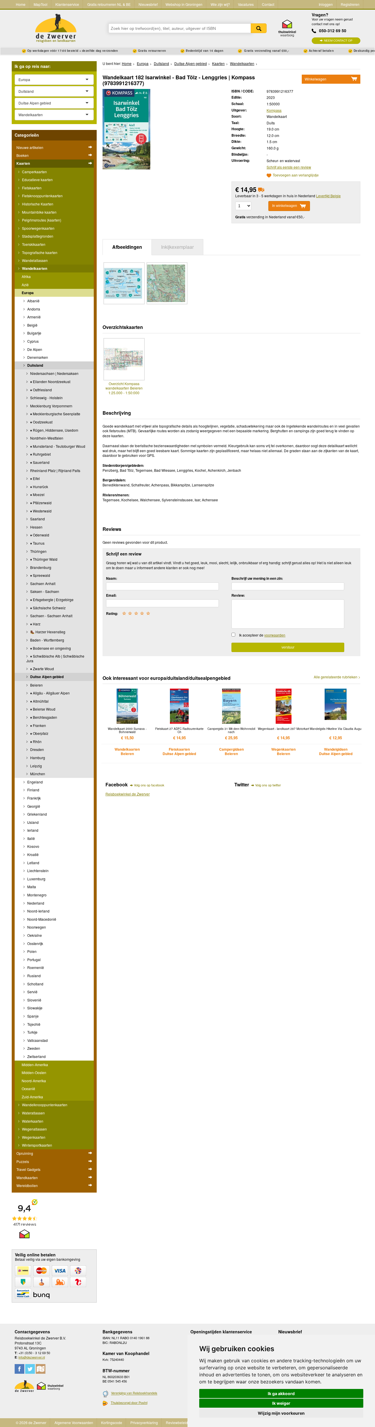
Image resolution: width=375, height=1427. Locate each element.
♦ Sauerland (39, 462)
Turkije (32, 1032)
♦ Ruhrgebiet (40, 454)
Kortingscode (111, 1422)
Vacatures (246, 4)
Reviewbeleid (177, 1422)
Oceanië (28, 1088)
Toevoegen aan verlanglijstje (296, 175)
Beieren (36, 684)
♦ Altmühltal (39, 701)
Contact (268, 4)
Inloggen (326, 4)
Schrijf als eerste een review (289, 166)
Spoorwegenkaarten (37, 228)
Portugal (33, 959)
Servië (32, 991)
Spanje (32, 1015)
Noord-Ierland (38, 910)
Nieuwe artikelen (29, 147)
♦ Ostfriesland (40, 389)
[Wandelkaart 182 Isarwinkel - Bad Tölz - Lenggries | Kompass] (126, 128)
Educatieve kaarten (37, 179)
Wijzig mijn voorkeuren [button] (281, 1413)
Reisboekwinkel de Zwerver (127, 793)
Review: (238, 595)
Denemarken (37, 357)
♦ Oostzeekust (40, 421)
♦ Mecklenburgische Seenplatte (54, 413)
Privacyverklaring (144, 1422)
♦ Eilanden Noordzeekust (49, 381)
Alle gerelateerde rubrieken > (337, 677)
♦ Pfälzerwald (40, 502)
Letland (32, 862)
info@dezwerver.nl (31, 1357)
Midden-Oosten (34, 1072)
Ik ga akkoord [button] (281, 1393)
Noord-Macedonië (41, 919)
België (32, 325)
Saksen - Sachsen (44, 591)
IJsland (32, 822)
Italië (30, 838)
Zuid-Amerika (32, 1096)
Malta (31, 886)
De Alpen (34, 349)
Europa (28, 292)
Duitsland (34, 365)
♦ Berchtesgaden (43, 717)
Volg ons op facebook (149, 785)
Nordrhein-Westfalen (46, 437)
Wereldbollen (27, 1185)
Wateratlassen (33, 1112)
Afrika (26, 276)
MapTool (40, 4)
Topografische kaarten (39, 252)
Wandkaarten (27, 1177)
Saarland (37, 518)
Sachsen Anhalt (42, 583)
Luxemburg (35, 878)
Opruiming (24, 1153)
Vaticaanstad (37, 1040)
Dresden (36, 749)
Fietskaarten (31, 187)
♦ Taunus (37, 543)
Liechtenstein (37, 870)
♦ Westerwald (40, 510)
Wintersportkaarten (36, 1145)
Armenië (33, 316)
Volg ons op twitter (268, 785)
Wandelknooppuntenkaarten (44, 1104)
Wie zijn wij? (220, 4)
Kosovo (32, 846)
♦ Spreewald (39, 575)
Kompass (274, 110)
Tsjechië (33, 1024)
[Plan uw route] (40, 1369)
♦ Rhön (35, 741)
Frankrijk (33, 797)
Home (20, 4)
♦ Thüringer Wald (43, 559)
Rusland (33, 975)
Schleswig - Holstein (46, 397)
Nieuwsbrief (148, 4)
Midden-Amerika (35, 1064)
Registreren (350, 4)
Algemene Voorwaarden (73, 1422)
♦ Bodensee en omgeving (50, 648)
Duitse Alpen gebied (46, 676)
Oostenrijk (34, 943)
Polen (31, 951)
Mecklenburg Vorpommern (50, 405)
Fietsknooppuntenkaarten (42, 195)
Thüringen (38, 551)
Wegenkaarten (33, 1137)
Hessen (35, 526)
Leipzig (35, 765)
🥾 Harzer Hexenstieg (47, 631)
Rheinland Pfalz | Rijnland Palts (54, 470)
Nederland (35, 903)
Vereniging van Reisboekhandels (134, 1393)
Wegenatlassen (34, 1128)
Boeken (22, 155)
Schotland (34, 983)
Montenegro (36, 894)
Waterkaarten (32, 1121)
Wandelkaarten (34, 268)
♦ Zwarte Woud (41, 668)
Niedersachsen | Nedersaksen (54, 373)
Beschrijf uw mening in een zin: (257, 578)
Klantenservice (67, 4)
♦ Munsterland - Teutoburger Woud (57, 446)
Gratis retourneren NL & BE (109, 4)
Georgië (33, 806)
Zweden (33, 1048)
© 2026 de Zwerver (31, 1422)
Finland (32, 789)
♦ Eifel (34, 478)
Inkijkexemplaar (177, 246)
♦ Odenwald (39, 534)
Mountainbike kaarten (39, 212)
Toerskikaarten (33, 244)
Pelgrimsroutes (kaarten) (41, 219)
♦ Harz (34, 623)
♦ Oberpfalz (38, 733)
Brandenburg (40, 567)
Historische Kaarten (37, 203)
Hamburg (37, 757)
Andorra (33, 308)
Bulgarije (33, 332)
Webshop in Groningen (184, 4)
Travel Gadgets (28, 1169)
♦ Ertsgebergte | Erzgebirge (51, 599)
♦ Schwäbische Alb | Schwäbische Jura (55, 658)
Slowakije (34, 1007)
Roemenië (35, 967)
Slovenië (33, 999)
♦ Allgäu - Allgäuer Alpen (49, 692)
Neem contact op (338, 40)
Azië (25, 284)
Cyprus (32, 341)
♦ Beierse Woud (42, 708)
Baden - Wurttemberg (46, 639)
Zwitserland (36, 1056)
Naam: (111, 578)
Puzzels (22, 1161)
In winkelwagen (284, 206)
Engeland (34, 781)
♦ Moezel (37, 494)
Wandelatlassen (34, 260)
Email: (111, 595)
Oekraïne (34, 935)
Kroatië (32, 854)
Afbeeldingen (127, 246)
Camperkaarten (34, 171)
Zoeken (259, 28)
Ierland (32, 830)
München (37, 773)
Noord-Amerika (34, 1080)
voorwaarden (274, 634)
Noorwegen (36, 927)
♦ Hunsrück (38, 486)
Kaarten (23, 163)
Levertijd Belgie (328, 195)
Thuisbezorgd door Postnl (129, 1402)
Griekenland (36, 814)
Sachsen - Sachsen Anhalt (50, 615)
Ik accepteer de (262, 634)
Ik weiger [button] (281, 1403)
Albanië (33, 300)
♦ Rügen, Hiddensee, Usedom (53, 430)
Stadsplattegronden (37, 236)
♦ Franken (37, 725)
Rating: (112, 613)
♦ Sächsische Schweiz (47, 607)
